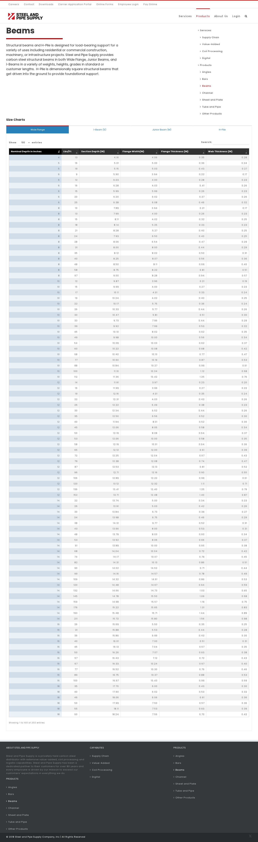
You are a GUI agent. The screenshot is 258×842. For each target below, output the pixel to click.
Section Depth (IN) (93, 151)
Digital (206, 58)
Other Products (18, 829)
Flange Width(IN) (133, 151)
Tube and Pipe (211, 106)
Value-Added (211, 44)
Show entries (25, 142)
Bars (205, 79)
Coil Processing (212, 51)
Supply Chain (210, 37)
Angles (206, 72)
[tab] (37, 129)
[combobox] (24, 143)
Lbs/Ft (67, 151)
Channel (207, 93)
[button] (246, 15)
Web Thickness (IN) (220, 151)
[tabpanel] (129, 432)
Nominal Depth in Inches (26, 151)
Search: (207, 142)
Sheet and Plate (212, 99)
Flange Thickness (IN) (174, 151)
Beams (206, 86)
